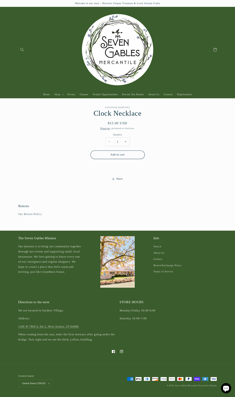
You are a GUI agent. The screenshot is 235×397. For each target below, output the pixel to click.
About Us (159, 252)
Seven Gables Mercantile (186, 386)
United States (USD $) (34, 383)
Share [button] (119, 178)
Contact (157, 259)
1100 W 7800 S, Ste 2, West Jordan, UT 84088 (48, 326)
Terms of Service (163, 271)
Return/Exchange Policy (167, 265)
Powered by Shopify (207, 386)
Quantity (117, 134)
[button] (22, 50)
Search (157, 246)
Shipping (105, 128)
